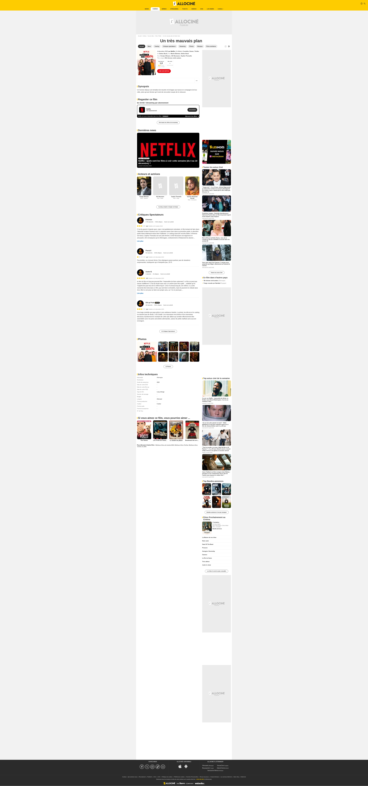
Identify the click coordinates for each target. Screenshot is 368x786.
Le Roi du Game (207, 558)
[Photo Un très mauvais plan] (147, 352)
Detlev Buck (163, 53)
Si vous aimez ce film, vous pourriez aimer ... (164, 417)
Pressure (204, 547)
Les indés (210, 9)
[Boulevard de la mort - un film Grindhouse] (192, 429)
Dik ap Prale (150, 302)
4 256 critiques (158, 253)
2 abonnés (148, 274)
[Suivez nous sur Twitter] (147, 767)
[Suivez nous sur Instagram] (152, 767)
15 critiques (156, 274)
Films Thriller (158, 36)
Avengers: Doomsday (208, 551)
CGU (154, 777)
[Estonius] (140, 220)
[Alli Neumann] (160, 185)
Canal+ (220, 9)
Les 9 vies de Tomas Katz (161, 440)
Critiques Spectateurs (150, 214)
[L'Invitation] (207, 528)
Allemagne (160, 377)
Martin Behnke (175, 53)
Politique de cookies (167, 777)
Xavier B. (149, 272)
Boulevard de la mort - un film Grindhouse (199, 440)
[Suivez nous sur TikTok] (158, 767)
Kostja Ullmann (165, 56)
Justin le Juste (206, 565)
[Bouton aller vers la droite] (229, 46)
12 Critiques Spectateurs (168, 331)
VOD (201, 9)
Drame (191, 51)
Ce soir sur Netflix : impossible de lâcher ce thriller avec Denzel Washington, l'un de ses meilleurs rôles (215, 400)
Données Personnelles (192, 777)
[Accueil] (184, 3)
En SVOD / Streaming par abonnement (152, 103)
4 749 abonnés (150, 222)
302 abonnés (149, 305)
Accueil (139, 36)
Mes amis (170, 61)
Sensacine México (213, 770)
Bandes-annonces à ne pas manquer (217, 512)
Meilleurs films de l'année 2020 (165, 445)
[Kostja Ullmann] (144, 185)
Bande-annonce (217, 528)
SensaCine (220, 765)
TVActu (185, 9)
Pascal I (148, 250)
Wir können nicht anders (214, 280)
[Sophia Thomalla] (176, 185)
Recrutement (142, 777)
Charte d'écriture (214, 777)
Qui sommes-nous (132, 777)
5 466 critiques (159, 222)
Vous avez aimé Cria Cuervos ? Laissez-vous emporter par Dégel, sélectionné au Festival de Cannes (216, 264)
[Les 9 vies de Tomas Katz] (160, 429)
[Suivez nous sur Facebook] (142, 767)
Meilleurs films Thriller (181, 445)
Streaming (174, 9)
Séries (164, 9)
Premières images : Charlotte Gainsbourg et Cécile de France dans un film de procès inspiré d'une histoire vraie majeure (216, 215)
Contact (124, 777)
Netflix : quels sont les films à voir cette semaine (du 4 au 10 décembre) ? (167, 162)
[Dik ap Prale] (140, 303)
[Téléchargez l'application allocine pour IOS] (181, 766)
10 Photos (168, 366)
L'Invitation (216, 522)
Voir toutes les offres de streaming (168, 122)
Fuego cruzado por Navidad (215, 283)
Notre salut (205, 541)
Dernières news (147, 130)
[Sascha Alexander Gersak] (192, 185)
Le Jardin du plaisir (176, 440)
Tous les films (151, 36)
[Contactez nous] (163, 767)
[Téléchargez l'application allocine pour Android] (187, 766)
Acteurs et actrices (149, 174)
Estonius (149, 219)
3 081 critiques (158, 305)
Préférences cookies (179, 777)
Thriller (196, 51)
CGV (159, 777)
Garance (204, 554)
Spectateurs (161, 61)
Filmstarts (205, 765)
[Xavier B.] (140, 272)
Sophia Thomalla (186, 56)
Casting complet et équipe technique (168, 207)
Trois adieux (205, 561)
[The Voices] (144, 429)
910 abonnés (149, 253)
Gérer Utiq (236, 777)
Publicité (149, 777)
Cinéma (155, 9)
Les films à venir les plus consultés (216, 571)
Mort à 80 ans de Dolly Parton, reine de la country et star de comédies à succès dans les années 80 (216, 239)
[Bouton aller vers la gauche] (225, 46)
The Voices (144, 440)
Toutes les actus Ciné (216, 272)
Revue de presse (204, 777)
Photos (142, 339)
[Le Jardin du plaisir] (176, 429)
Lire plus (140, 241)
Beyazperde (206, 768)
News (147, 9)
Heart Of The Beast (207, 544)
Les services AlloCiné (226, 777)
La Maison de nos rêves (209, 537)
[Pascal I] (140, 251)
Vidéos (193, 9)
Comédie (186, 51)
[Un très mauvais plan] (146, 62)
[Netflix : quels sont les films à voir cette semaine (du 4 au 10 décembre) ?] (168, 150)
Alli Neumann (175, 56)
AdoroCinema (221, 768)
